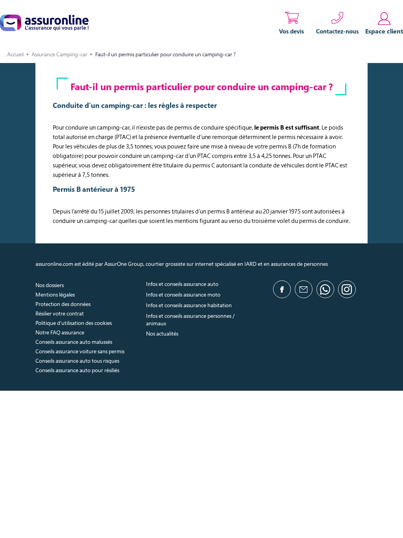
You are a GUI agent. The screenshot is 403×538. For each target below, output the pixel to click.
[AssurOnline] (44, 23)
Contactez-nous (337, 31)
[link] (384, 23)
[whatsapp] (325, 289)
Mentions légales (55, 294)
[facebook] (282, 289)
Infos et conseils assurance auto (182, 284)
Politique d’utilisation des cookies (73, 323)
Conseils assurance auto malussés (73, 341)
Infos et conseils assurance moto (183, 294)
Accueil (15, 54)
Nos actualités (162, 333)
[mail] (303, 289)
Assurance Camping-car (59, 54)
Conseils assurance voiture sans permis (79, 351)
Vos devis (291, 31)
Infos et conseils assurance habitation (189, 305)
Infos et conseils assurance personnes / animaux (190, 319)
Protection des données (63, 304)
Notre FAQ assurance (59, 332)
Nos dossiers (49, 285)
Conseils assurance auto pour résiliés (77, 370)
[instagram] (347, 289)
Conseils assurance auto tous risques (77, 360)
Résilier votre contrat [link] (59, 313)
